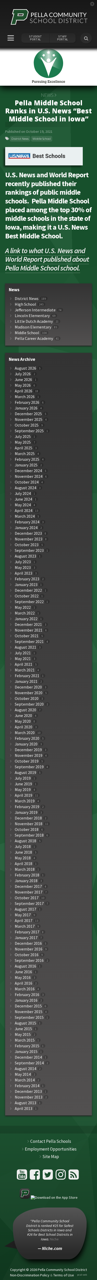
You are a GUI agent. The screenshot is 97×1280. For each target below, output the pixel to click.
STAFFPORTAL (62, 38)
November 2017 (28, 892)
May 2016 (23, 977)
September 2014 (29, 1062)
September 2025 (29, 430)
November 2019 (28, 755)
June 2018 (23, 852)
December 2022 (28, 590)
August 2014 (25, 1068)
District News (20, 139)
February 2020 (27, 738)
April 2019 (23, 795)
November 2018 (28, 823)
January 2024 (26, 527)
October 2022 (27, 596)
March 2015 (25, 1040)
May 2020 (23, 721)
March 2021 (25, 670)
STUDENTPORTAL (35, 38)
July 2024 (23, 493)
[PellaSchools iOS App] (49, 1197)
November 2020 (28, 692)
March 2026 (25, 396)
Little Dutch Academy (34, 321)
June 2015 (23, 1028)
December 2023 (28, 533)
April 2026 (23, 391)
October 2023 (27, 544)
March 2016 (25, 988)
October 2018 (27, 829)
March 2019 (25, 801)
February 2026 (27, 402)
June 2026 (23, 379)
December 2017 (28, 886)
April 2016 (23, 983)
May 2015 (23, 1034)
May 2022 (23, 607)
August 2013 (25, 1102)
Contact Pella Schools (50, 1141)
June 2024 (23, 499)
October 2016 (27, 954)
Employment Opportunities (51, 1149)
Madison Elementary (33, 327)
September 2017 (29, 903)
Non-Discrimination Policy (29, 1275)
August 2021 (25, 647)
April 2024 (23, 510)
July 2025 (23, 436)
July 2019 (23, 778)
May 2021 (23, 658)
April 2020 (23, 727)
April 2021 (23, 664)
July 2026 (23, 373)
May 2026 (23, 385)
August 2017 (25, 909)
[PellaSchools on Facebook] (35, 1176)
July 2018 (23, 846)
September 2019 (29, 766)
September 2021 (29, 641)
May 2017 (23, 914)
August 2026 (25, 368)
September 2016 (29, 960)
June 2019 (23, 783)
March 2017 (25, 926)
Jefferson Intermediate (35, 310)
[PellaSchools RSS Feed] (74, 1176)
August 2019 (25, 772)
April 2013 (23, 1108)
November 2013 (28, 1097)
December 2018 (28, 818)
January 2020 (26, 744)
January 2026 (26, 408)
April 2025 (23, 447)
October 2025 (27, 425)
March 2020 (25, 732)
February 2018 (27, 875)
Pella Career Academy (34, 338)
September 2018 (29, 835)
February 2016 (27, 994)
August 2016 (25, 966)
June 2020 (23, 715)
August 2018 (25, 840)
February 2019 (27, 806)
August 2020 (25, 709)
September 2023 (29, 550)
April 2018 (23, 863)
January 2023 (26, 584)
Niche (54, 1239)
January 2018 (26, 880)
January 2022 (26, 618)
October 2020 (27, 698)
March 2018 (25, 869)
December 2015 (28, 1006)
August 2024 (25, 487)
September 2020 (29, 704)
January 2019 (26, 812)
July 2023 (23, 561)
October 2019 (27, 761)
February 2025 (27, 459)
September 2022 (29, 601)
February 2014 (27, 1085)
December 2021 (28, 624)
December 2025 (28, 413)
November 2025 (28, 419)
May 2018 (23, 857)
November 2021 (28, 630)
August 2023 (25, 556)
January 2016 (26, 1000)
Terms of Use (63, 1275)
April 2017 (23, 920)
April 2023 (23, 573)
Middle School (42, 139)
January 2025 (26, 465)
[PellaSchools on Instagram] (61, 1176)
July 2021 (23, 652)
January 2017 (26, 937)
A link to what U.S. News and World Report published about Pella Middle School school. (47, 259)
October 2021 (27, 635)
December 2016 (28, 943)
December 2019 (28, 749)
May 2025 (23, 442)
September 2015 (29, 1017)
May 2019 (23, 789)
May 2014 (23, 1074)
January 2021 (26, 681)
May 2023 (23, 567)
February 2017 (27, 932)
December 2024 (28, 470)
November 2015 (28, 1011)
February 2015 (27, 1045)
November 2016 (28, 949)
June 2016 (23, 971)
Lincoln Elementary (32, 315)
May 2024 (23, 504)
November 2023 (28, 539)
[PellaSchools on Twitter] (48, 1176)
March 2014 (25, 1080)
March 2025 (25, 453)
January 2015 (26, 1051)
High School (25, 304)
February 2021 (27, 675)
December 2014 (28, 1057)
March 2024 (25, 516)
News (47, 95)
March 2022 (25, 613)
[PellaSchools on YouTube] (22, 1176)
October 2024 (27, 482)
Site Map (50, 1156)
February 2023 (27, 578)
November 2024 (28, 476)
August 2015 (25, 1023)
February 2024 (27, 522)
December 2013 (28, 1091)
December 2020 (28, 687)
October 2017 (27, 897)
